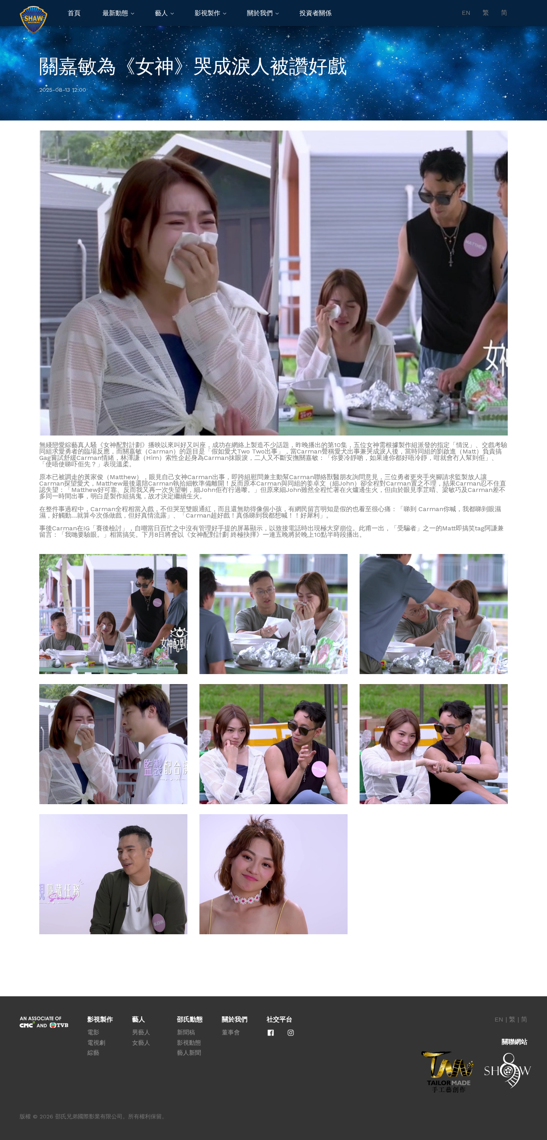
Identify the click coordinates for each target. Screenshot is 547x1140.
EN (466, 13)
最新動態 (115, 13)
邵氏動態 (190, 1019)
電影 (93, 1032)
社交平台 (279, 1019)
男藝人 (141, 1032)
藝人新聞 (189, 1052)
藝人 (161, 13)
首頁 (74, 13)
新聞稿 (186, 1032)
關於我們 (260, 13)
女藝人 (141, 1042)
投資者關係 (316, 13)
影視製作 (207, 13)
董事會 (231, 1032)
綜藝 (93, 1052)
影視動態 (189, 1042)
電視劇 (96, 1042)
